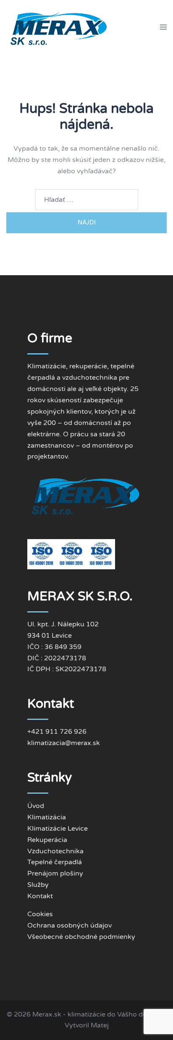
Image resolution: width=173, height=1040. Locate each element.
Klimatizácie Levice (57, 828)
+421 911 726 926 (56, 731)
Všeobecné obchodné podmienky (81, 937)
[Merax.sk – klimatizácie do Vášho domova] (59, 27)
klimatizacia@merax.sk (63, 743)
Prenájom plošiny (55, 873)
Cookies (40, 914)
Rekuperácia (47, 840)
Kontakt (40, 896)
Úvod (35, 806)
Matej (100, 1025)
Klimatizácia (46, 817)
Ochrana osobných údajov (69, 925)
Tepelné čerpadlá (54, 862)
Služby (38, 885)
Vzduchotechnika (55, 851)
